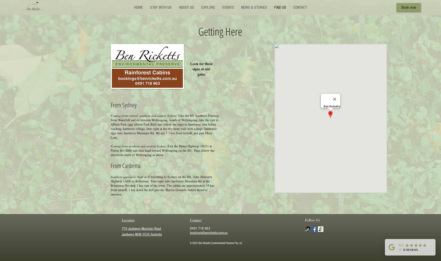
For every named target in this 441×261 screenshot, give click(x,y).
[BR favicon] (307, 229)
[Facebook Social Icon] (314, 229)
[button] (186, 7)
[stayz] (320, 229)
